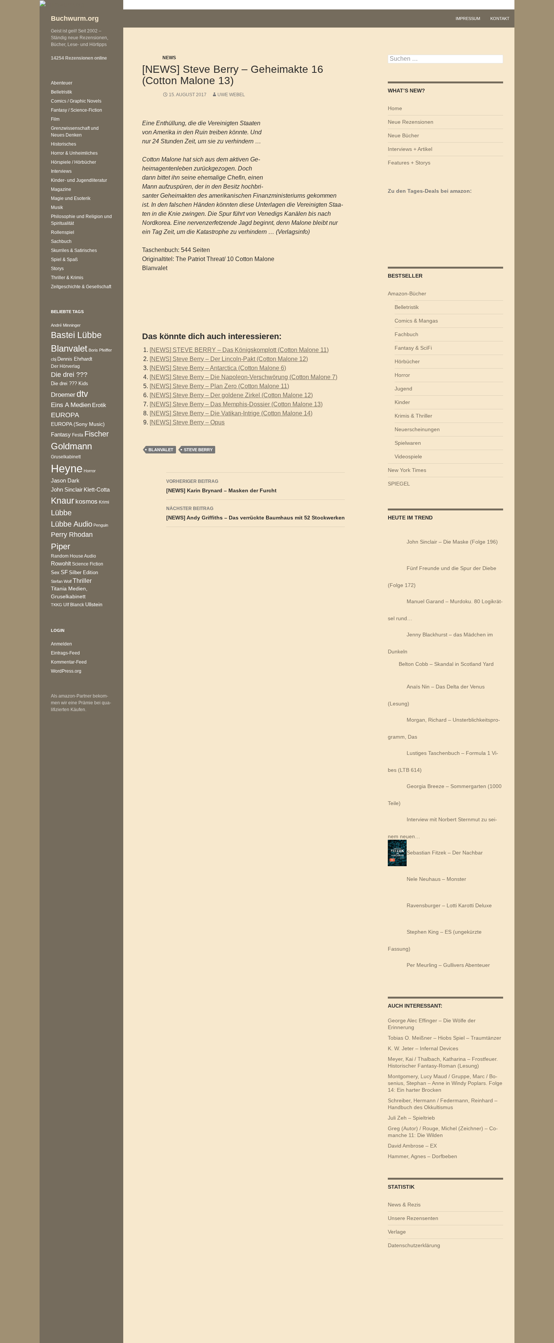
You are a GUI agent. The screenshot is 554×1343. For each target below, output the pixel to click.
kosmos (86, 501)
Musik (57, 207)
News (169, 57)
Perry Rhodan (72, 534)
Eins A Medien (71, 405)
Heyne (67, 468)
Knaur (62, 501)
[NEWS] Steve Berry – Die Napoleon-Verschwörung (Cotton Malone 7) (243, 377)
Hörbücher (407, 361)
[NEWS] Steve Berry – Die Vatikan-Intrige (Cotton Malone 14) (231, 413)
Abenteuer (61, 83)
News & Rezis (404, 1205)
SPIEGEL (399, 484)
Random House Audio (73, 555)
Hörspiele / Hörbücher (73, 162)
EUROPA (65, 415)
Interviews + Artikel (410, 149)
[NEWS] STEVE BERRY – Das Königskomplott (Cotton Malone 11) (239, 350)
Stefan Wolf (61, 581)
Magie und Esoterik (70, 198)
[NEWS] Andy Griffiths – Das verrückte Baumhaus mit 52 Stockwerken (255, 513)
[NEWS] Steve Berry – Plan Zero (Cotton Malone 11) (219, 386)
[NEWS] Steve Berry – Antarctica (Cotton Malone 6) (218, 368)
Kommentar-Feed (69, 662)
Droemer (63, 394)
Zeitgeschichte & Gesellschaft (81, 286)
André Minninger (66, 325)
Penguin (100, 525)
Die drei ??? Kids (69, 383)
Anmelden (61, 644)
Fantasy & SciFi (413, 348)
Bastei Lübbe (76, 335)
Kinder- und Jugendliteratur (79, 180)
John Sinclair (67, 490)
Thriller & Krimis (67, 277)
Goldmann (71, 446)
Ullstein (94, 604)
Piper (60, 546)
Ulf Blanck (73, 604)
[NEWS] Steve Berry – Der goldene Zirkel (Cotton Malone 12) (231, 395)
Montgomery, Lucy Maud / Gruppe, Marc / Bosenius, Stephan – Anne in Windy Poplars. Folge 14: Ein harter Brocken (445, 1083)
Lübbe (61, 513)
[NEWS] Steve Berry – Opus (187, 422)
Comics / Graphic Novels (76, 101)
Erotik (99, 405)
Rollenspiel (62, 232)
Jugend (403, 389)
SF (64, 572)
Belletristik (407, 307)
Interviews (61, 171)
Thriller (82, 581)
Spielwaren (408, 443)
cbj (53, 359)
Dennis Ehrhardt (74, 359)
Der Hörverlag (65, 366)
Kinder (402, 402)
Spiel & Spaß (64, 259)
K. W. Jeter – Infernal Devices (423, 1048)
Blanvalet (160, 449)
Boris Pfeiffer (100, 350)
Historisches (63, 144)
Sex (55, 572)
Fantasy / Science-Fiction (76, 110)
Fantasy (61, 434)
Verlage (397, 1232)
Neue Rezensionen (410, 122)
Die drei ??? (69, 374)
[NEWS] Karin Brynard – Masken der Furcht (221, 486)
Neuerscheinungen (417, 429)
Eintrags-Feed (65, 653)
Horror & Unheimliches (74, 153)
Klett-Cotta (97, 489)
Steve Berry (198, 449)
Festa (77, 435)
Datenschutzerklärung (414, 1245)
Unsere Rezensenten (413, 1218)
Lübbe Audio (71, 524)
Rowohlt (61, 563)
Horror (402, 375)
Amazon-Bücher (407, 293)
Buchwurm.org (75, 18)
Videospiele (408, 456)
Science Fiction (87, 563)
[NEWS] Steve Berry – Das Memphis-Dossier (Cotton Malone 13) (236, 404)
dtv (82, 394)
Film (55, 119)
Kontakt (500, 18)
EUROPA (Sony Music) (78, 424)
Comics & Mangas (416, 321)
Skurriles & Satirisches (74, 250)
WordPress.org (66, 671)
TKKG (56, 604)
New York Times (407, 470)
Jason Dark (65, 481)
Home (395, 108)
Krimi (104, 502)
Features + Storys (409, 163)
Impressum (468, 18)
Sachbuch (61, 241)
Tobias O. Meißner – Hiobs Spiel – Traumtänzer (444, 1038)
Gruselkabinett (66, 456)
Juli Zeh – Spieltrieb (411, 1118)
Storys (57, 268)
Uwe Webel (231, 94)
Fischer (96, 434)
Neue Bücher (403, 135)
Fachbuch (406, 334)
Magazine (61, 189)
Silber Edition (83, 572)
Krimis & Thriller (413, 416)
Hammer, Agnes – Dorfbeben (422, 1156)
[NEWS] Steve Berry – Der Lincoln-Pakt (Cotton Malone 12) (229, 359)
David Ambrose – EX (412, 1146)
